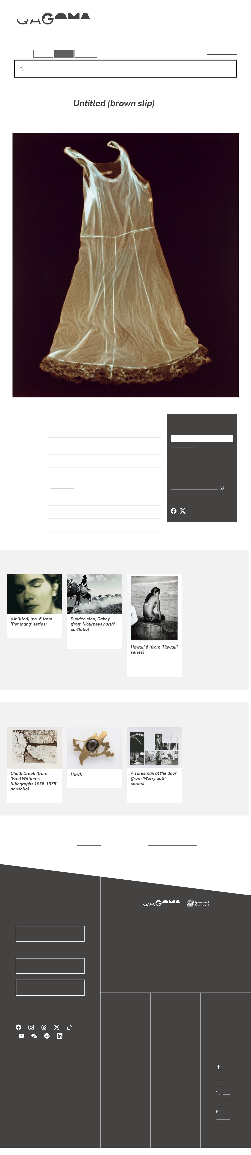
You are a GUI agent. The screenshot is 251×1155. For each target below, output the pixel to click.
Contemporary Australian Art (77, 456)
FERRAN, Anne (115, 120)
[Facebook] (173, 511)
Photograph (61, 482)
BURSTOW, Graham (88, 632)
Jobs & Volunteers (23, 1144)
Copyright (76, 1144)
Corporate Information (111, 1144)
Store (120, 1043)
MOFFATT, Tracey (26, 626)
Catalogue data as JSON (193, 487)
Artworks (177, 36)
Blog (120, 1049)
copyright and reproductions (171, 839)
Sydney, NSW (63, 507)
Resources (85, 53)
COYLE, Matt (141, 791)
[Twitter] (182, 511)
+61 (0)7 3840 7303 (224, 1093)
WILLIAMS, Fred (24, 791)
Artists (201, 36)
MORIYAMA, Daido (146, 660)
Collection (50, 34)
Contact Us (225, 1113)
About (121, 1055)
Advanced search (222, 52)
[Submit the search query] (17, 69)
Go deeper (226, 36)
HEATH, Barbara (85, 776)
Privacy (53, 1144)
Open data (125, 1025)
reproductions (88, 839)
